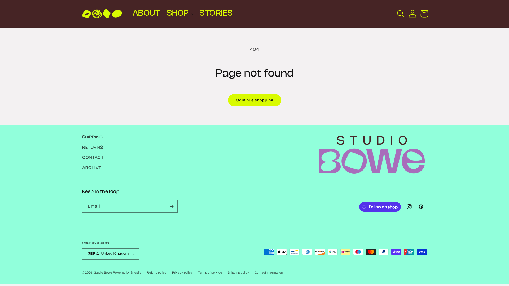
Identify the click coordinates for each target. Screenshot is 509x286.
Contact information (269, 272)
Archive (91, 168)
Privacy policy (182, 272)
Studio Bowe (103, 272)
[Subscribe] (171, 206)
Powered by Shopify (127, 272)
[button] (180, 13)
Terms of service (210, 272)
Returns (92, 148)
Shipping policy (238, 272)
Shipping (92, 137)
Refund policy (156, 272)
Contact (93, 158)
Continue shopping (254, 100)
